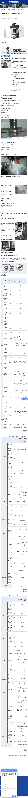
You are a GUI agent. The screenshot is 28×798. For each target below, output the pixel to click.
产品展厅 (13, 9)
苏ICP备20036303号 (22, 796)
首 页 (9, 9)
